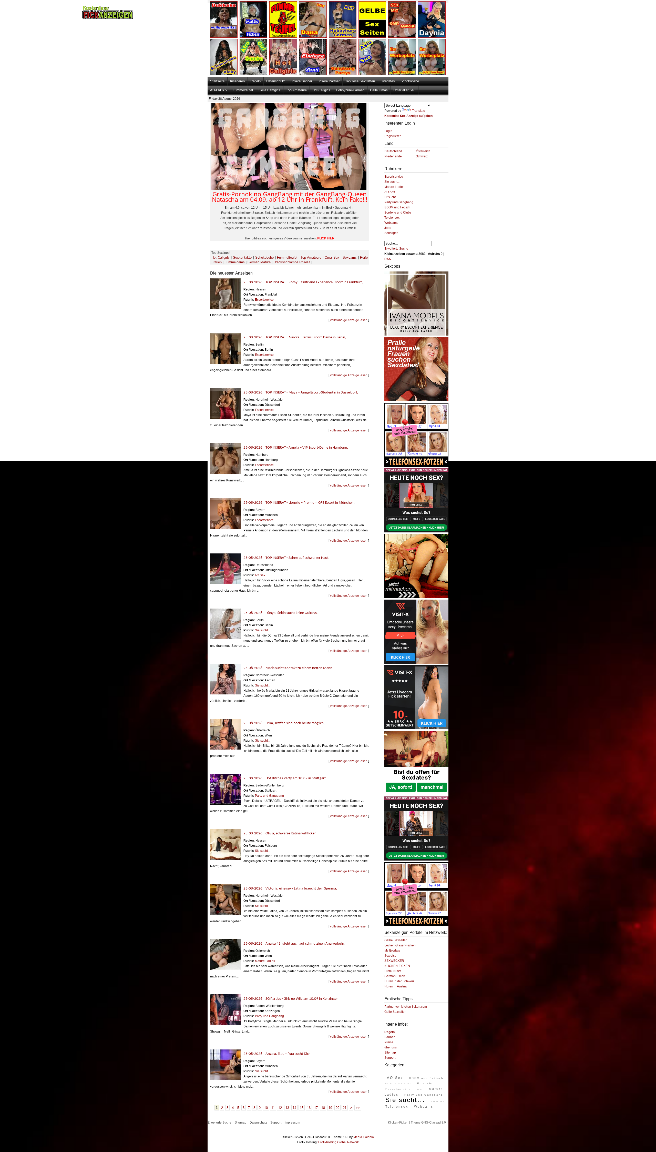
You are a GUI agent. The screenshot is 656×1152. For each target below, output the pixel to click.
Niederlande (393, 156)
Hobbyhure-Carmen (350, 90)
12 (280, 1108)
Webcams (391, 223)
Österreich (423, 151)
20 (337, 1108)
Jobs (387, 228)
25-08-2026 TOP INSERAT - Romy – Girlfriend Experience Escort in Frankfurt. (303, 282)
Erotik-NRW (392, 971)
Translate (418, 111)
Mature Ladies (265, 961)
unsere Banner (301, 81)
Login (388, 131)
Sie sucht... (262, 630)
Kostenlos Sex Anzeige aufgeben (408, 116)
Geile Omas (379, 90)
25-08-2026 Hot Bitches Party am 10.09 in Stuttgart (284, 778)
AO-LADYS (218, 90)
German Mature (259, 262)
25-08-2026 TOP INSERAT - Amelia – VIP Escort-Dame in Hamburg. (295, 448)
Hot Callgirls (220, 257)
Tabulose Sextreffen (360, 81)
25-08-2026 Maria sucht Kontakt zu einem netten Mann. (288, 668)
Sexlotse (390, 955)
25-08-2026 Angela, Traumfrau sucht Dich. (277, 1054)
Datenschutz (275, 81)
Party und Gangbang (269, 795)
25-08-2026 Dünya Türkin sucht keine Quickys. (280, 613)
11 (273, 1108)
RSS (387, 259)
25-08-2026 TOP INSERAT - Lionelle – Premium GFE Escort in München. (299, 503)
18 (323, 1108)
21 (344, 1108)
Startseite (217, 81)
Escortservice (264, 299)
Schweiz (422, 156)
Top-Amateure (296, 90)
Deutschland (393, 151)
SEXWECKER (394, 961)
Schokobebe (410, 81)
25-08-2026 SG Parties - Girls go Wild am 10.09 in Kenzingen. (291, 999)
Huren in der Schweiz (399, 981)
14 (294, 1108)
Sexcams (350, 257)
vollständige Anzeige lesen (348, 320)
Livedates (388, 81)
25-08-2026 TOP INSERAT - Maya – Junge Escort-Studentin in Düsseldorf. (300, 393)
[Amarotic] (416, 334)
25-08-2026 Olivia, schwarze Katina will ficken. (280, 833)
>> (358, 1108)
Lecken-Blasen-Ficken (400, 945)
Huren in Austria (395, 986)
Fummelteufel (243, 90)
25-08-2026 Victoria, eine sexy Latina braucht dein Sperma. (290, 889)
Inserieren (237, 81)
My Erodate (392, 950)
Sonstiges (391, 233)
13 (287, 1108)
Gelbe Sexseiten (395, 940)
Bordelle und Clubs (397, 212)
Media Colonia (363, 1137)
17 (316, 1108)
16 (309, 1108)
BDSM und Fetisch (397, 207)
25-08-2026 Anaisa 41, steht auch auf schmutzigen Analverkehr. (294, 944)
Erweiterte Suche (396, 248)
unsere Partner (329, 81)
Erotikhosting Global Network (338, 1142)
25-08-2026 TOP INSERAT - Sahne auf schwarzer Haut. (286, 558)
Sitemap (390, 1052)
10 (266, 1108)
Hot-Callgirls (321, 90)
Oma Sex (332, 257)
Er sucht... (391, 197)
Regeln (255, 81)
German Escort (394, 976)
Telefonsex (391, 217)
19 (330, 1108)
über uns (390, 1047)
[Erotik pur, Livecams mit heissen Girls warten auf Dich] (416, 466)
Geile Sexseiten (395, 1012)
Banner (389, 1037)
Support (389, 1057)
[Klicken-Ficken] (108, 18)
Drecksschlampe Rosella (291, 262)
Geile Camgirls (269, 90)
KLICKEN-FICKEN (397, 966)
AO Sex (260, 575)
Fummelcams (234, 262)
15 (301, 1108)
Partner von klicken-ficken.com (405, 1006)
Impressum (292, 1122)
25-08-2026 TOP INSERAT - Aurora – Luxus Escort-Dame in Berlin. (294, 337)
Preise (388, 1042)
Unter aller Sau (404, 90)
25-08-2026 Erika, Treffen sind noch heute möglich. (284, 723)
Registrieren (393, 136)
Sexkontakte (242, 257)
